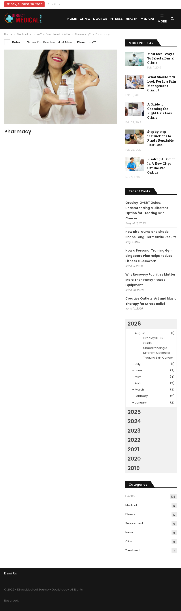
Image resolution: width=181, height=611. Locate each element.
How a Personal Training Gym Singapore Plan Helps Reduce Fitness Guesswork (149, 255)
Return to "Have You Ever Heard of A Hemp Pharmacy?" (53, 42)
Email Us (54, 4)
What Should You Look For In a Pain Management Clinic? (161, 83)
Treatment (132, 550)
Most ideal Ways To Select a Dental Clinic (161, 58)
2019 (134, 468)
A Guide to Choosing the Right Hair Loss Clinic (159, 111)
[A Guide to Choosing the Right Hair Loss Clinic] (134, 109)
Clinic (85, 19)
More (162, 21)
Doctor (100, 19)
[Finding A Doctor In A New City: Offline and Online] (134, 164)
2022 (134, 440)
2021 (133, 449)
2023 (134, 431)
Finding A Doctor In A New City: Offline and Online (161, 165)
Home (72, 19)
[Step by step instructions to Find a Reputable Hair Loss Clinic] (134, 137)
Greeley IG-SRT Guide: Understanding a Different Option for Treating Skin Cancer (158, 347)
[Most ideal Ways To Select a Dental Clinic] (134, 59)
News (129, 532)
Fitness (116, 19)
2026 (134, 324)
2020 (134, 459)
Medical (148, 19)
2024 (134, 421)
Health (132, 19)
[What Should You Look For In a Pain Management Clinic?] (134, 82)
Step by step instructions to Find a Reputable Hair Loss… (160, 138)
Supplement (134, 523)
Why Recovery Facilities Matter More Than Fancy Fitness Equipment (150, 279)
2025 (134, 412)
